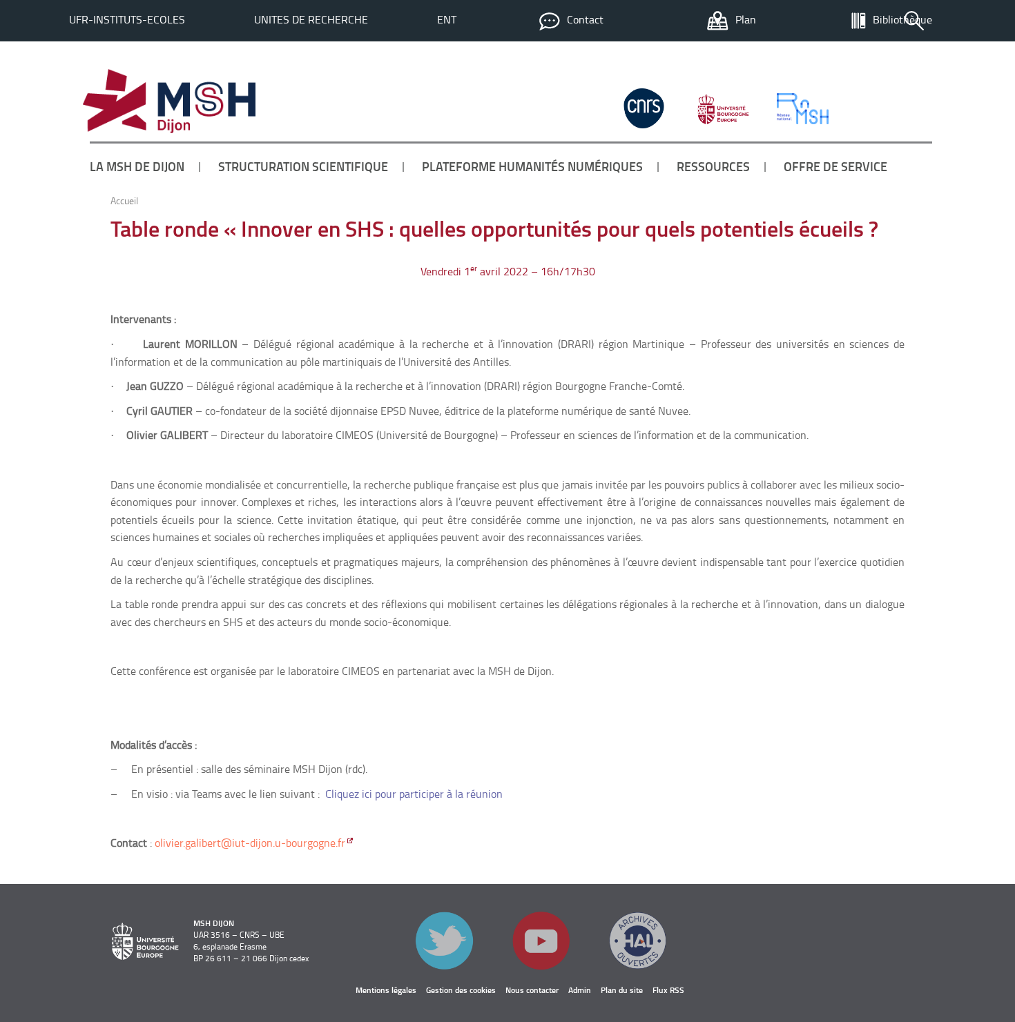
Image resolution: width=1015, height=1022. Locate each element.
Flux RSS (668, 990)
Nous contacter (532, 990)
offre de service (835, 166)
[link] (440, 271)
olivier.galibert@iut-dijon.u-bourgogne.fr (250, 842)
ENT (446, 19)
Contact (585, 19)
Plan (745, 19)
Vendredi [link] (440, 271)
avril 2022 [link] (504, 271)
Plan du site (622, 990)
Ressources (713, 166)
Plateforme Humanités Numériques (532, 166)
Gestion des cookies (461, 990)
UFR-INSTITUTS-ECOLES (127, 19)
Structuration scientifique (303, 166)
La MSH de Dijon (137, 166)
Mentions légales (386, 990)
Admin (579, 990)
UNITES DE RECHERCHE (311, 19)
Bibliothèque (902, 19)
